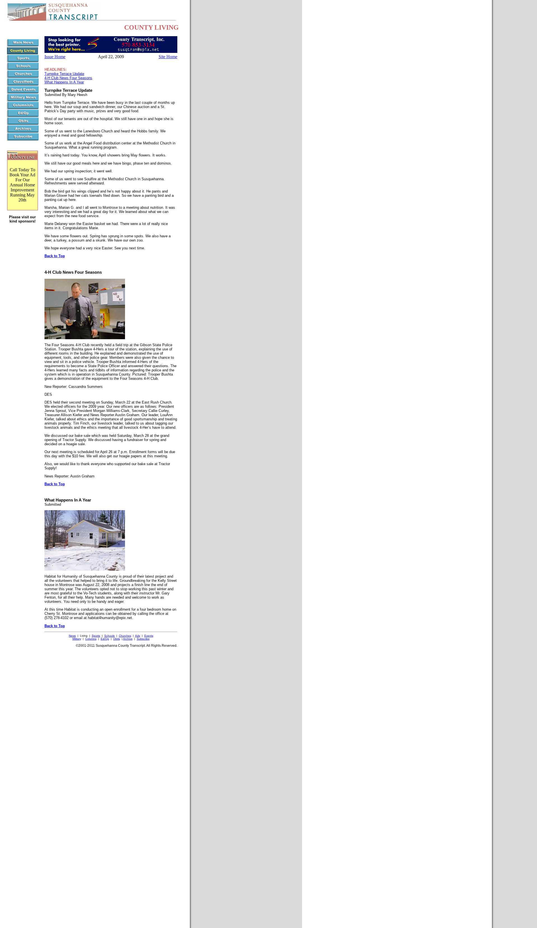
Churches (125, 635)
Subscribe (143, 638)
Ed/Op (105, 638)
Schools (109, 635)
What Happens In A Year (64, 82)
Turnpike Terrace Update (64, 74)
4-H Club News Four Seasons (68, 78)
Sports (96, 635)
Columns (90, 638)
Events (148, 635)
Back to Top (54, 256)
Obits (116, 638)
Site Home (168, 56)
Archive (128, 638)
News (72, 635)
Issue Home (54, 56)
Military (76, 638)
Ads (137, 635)
